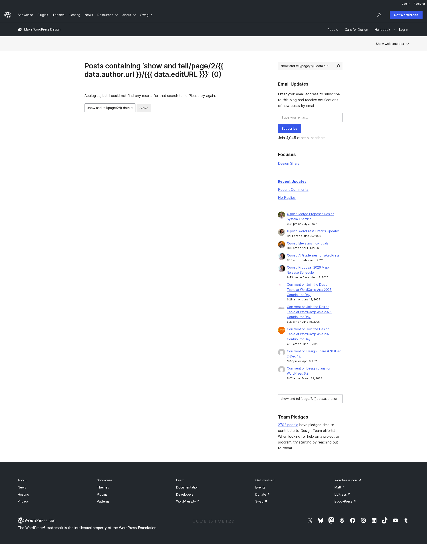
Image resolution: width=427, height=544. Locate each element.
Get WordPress (406, 15)
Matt (339, 487)
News (22, 487)
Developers (184, 494)
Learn (180, 480)
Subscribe (289, 128)
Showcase (104, 480)
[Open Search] (379, 15)
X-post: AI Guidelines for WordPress (313, 255)
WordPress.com (347, 480)
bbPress (342, 494)
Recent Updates (292, 181)
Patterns (103, 501)
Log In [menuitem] (406, 3)
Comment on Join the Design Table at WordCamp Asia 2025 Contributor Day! (309, 290)
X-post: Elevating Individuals (307, 243)
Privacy (23, 501)
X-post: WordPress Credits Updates (313, 231)
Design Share (289, 163)
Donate (262, 494)
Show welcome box (390, 43)
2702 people (288, 425)
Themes (103, 487)
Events (260, 487)
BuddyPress (345, 501)
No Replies (287, 197)
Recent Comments (293, 189)
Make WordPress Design (42, 29)
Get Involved (264, 480)
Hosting (23, 494)
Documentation (187, 487)
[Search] (338, 66)
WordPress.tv (188, 501)
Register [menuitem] (419, 3)
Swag (261, 501)
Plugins (102, 494)
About (22, 480)
